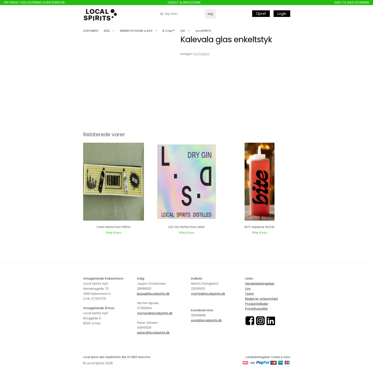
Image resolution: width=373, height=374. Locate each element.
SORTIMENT (91, 31)
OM (182, 31)
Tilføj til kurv (113, 233)
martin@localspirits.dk (208, 293)
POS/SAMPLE (201, 54)
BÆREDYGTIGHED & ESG (136, 31)
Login (281, 13)
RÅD (107, 31)
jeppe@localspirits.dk (153, 293)
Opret (261, 13)
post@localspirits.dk (206, 320)
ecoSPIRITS (203, 31)
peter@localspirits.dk (153, 332)
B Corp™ (169, 31)
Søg (210, 14)
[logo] (100, 15)
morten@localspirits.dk (155, 313)
